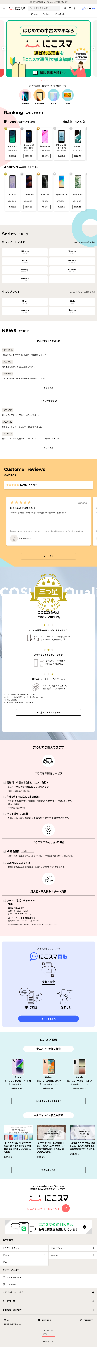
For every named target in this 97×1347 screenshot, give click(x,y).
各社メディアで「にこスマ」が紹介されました (21, 415)
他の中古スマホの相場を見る (48, 1101)
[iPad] (53, 95)
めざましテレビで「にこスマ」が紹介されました (22, 427)
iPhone (6, 1255)
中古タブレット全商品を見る (83, 292)
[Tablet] (68, 95)
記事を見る (8, 1157)
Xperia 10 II (61, 194)
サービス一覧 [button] (9, 1301)
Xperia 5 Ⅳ (28, 194)
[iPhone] (25, 95)
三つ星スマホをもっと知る (48, 712)
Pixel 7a (45, 194)
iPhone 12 (78, 146)
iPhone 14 (45, 146)
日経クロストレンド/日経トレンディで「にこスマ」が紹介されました (30, 438)
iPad (5, 1262)
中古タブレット (57, 1248)
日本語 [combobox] (45, 1334)
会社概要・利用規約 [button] (12, 1310)
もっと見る (48, 388)
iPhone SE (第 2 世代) (61, 146)
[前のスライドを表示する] (4, 48)
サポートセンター (14, 1277)
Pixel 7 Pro (77, 194)
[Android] (39, 95)
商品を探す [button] (8, 1240)
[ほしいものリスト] (70, 8)
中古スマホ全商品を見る (85, 242)
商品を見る (12, 156)
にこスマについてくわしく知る (43, 1208)
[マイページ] (65, 8)
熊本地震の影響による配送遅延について (18, 367)
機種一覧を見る (16, 1088)
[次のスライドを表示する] (93, 48)
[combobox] (45, 8)
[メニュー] (4, 8)
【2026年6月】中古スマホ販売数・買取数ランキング (24, 378)
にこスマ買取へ (48, 1019)
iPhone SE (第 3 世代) (29, 146)
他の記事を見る (48, 1170)
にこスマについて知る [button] (13, 1292)
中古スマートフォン (11, 1248)
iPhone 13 (12, 146)
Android (54, 1255)
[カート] (75, 8)
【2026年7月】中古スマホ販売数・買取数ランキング (24, 355)
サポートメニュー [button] (11, 1270)
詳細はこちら (28, 851)
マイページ (11, 1284)
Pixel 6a (12, 194)
